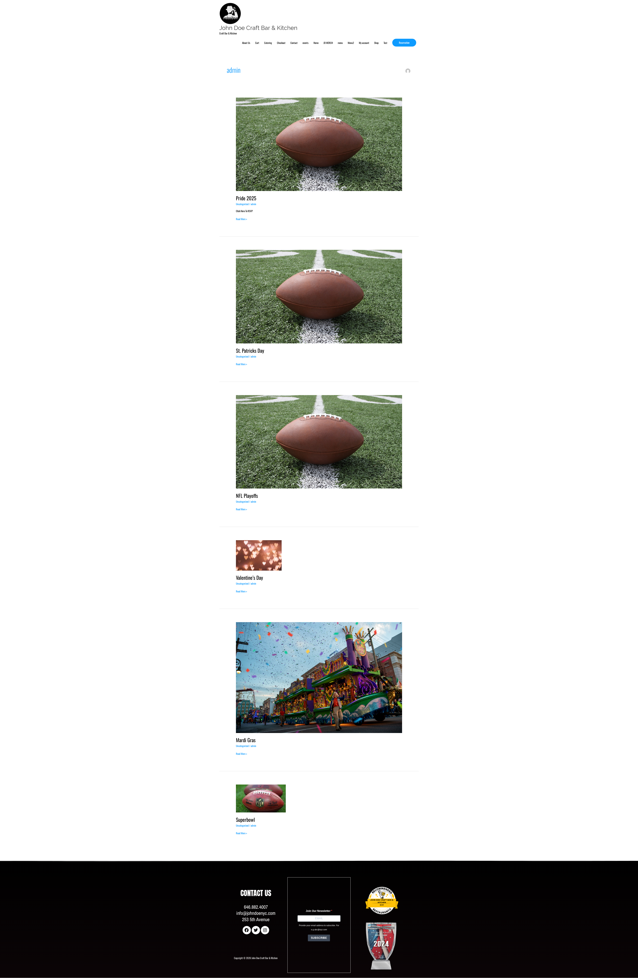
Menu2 (351, 43)
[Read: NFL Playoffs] (319, 441)
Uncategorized (242, 204)
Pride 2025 (246, 198)
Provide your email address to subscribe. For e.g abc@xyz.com (319, 927)
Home (316, 43)
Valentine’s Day (249, 577)
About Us (246, 43)
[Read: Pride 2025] (319, 144)
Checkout (281, 43)
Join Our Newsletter (318, 911)
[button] (404, 43)
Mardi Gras (246, 740)
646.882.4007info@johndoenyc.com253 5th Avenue (255, 913)
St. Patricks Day (250, 350)
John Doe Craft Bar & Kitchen (258, 27)
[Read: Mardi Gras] (319, 677)
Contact (294, 43)
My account (364, 43)
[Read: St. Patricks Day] (319, 296)
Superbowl (245, 819)
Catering (268, 43)
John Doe (369, 882)
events (306, 43)
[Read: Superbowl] (261, 798)
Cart (257, 43)
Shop (376, 43)
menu (340, 43)
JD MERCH (328, 43)
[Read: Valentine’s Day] (259, 555)
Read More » (241, 219)
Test (385, 43)
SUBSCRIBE (319, 937)
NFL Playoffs (247, 495)
